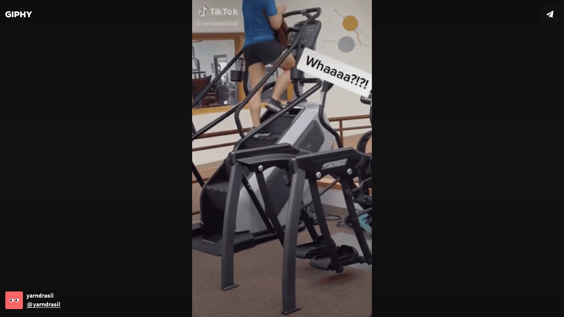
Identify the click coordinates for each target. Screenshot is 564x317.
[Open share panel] (550, 14)
